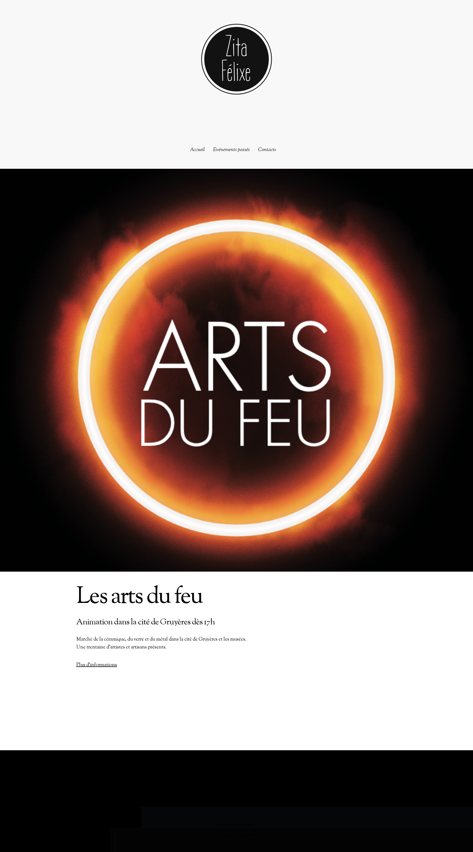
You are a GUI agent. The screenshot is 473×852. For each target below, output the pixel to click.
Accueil (197, 150)
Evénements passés (231, 150)
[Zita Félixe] (236, 88)
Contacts (267, 150)
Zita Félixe (234, 825)
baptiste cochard (244, 835)
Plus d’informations (96, 665)
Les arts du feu (139, 597)
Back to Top (236, 769)
